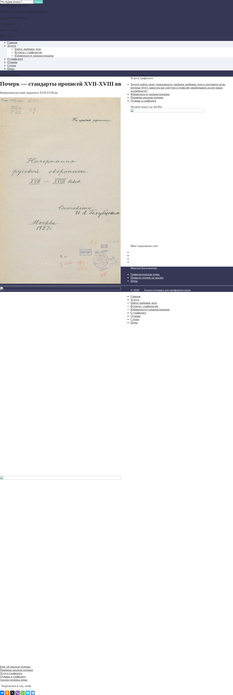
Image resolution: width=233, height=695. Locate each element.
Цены (10, 68)
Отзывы (12, 62)
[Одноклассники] (7, 693)
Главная (12, 42)
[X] (12, 693)
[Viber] (17, 693)
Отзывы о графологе (13, 676)
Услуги (11, 45)
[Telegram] (33, 693)
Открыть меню (9, 74)
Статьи (11, 65)
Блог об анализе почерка (15, 666)
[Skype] (27, 693)
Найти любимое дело (28, 49)
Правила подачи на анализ (147, 277)
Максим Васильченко (13, 5)
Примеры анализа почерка (16, 670)
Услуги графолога (11, 673)
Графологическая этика (145, 274)
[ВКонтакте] (2, 693)
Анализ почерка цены (13, 679)
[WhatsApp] (22, 693)
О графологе (15, 58)
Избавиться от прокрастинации (34, 55)
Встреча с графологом (28, 52)
